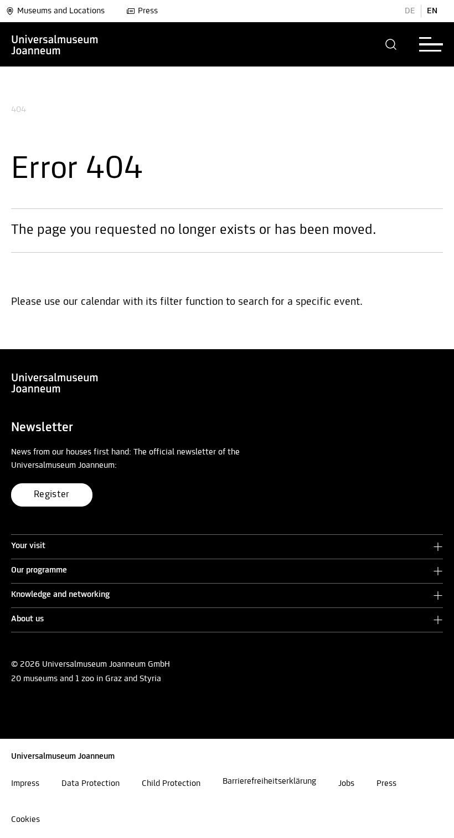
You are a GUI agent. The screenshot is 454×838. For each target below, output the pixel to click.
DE (410, 11)
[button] (391, 44)
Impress (25, 783)
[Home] (55, 44)
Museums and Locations (61, 11)
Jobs (346, 783)
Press (148, 11)
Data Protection (90, 783)
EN (432, 11)
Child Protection (171, 783)
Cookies (25, 819)
